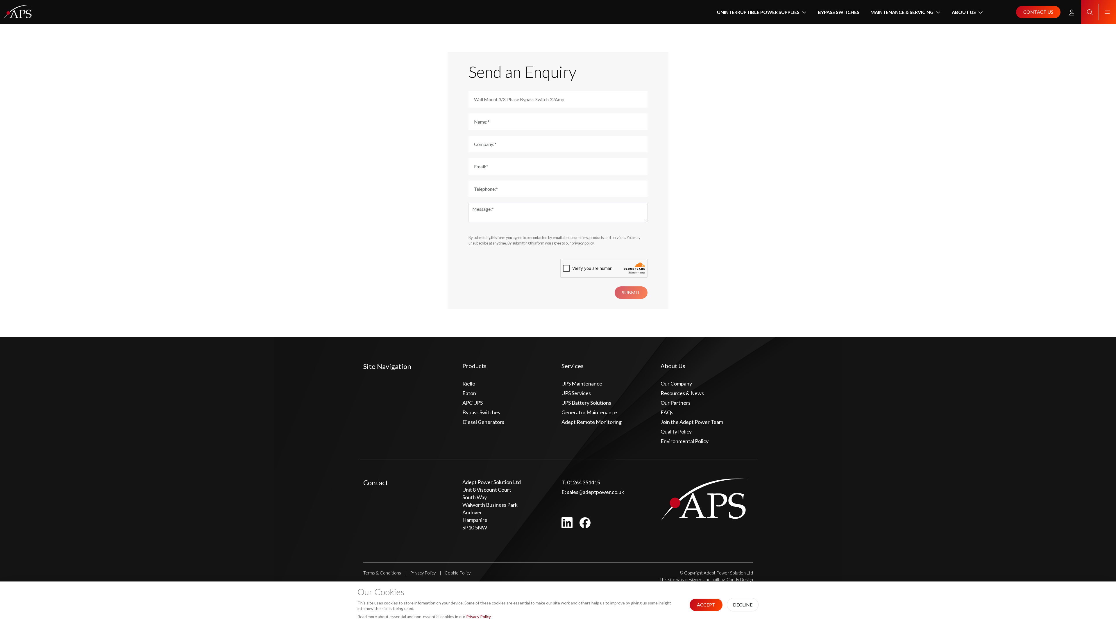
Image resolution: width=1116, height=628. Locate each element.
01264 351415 (580, 482)
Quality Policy (676, 431)
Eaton (469, 393)
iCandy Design (739, 579)
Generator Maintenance (589, 412)
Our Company (676, 383)
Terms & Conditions (382, 572)
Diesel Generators (483, 422)
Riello (468, 383)
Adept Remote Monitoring (591, 422)
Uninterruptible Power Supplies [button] (758, 12)
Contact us (1038, 12)
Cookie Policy (458, 572)
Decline (742, 604)
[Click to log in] (1071, 12)
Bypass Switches (838, 12)
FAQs (667, 412)
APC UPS (472, 402)
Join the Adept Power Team (692, 422)
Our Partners (676, 402)
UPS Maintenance (581, 383)
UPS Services (576, 393)
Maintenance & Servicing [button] (901, 12)
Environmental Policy (685, 441)
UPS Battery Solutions (586, 402)
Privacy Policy (423, 572)
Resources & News (682, 393)
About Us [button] (964, 12)
